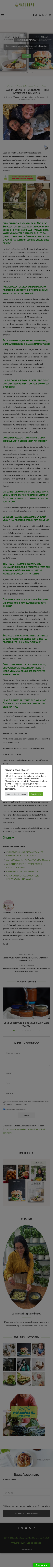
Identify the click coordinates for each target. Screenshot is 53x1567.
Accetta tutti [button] (36, 794)
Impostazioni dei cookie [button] (16, 794)
